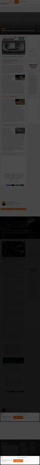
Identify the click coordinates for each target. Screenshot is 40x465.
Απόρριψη (28, 460)
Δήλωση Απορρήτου (8, 463)
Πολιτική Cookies (3, 463)
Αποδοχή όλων (18, 460)
